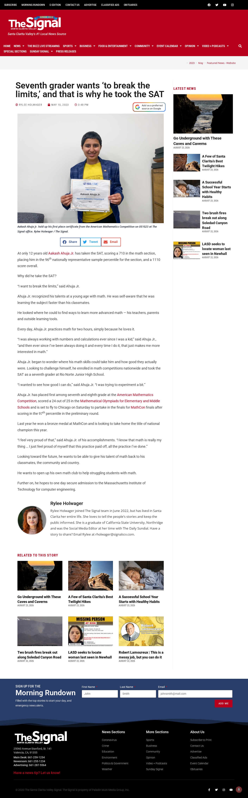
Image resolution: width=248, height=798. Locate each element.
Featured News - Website (221, 63)
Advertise (90, 4)
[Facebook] (209, 5)
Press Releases (66, 51)
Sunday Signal (39, 51)
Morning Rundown (33, 4)
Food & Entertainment (113, 46)
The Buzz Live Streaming (44, 46)
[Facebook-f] (209, 790)
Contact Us (72, 4)
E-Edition (55, 4)
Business (85, 46)
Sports (68, 46)
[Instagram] (232, 5)
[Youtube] (224, 5)
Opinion (190, 46)
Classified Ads (110, 4)
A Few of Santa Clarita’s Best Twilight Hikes (213, 161)
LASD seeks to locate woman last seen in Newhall (216, 249)
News (17, 46)
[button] (240, 46)
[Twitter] (217, 5)
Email (161, 686)
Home (6, 46)
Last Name (127, 686)
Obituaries (130, 4)
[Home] (184, 63)
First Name (89, 686)
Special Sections (15, 51)
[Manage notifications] (239, 789)
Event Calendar (167, 46)
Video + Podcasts (213, 46)
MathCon (138, 407)
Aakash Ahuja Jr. (61, 253)
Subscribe (10, 4)
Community (142, 46)
